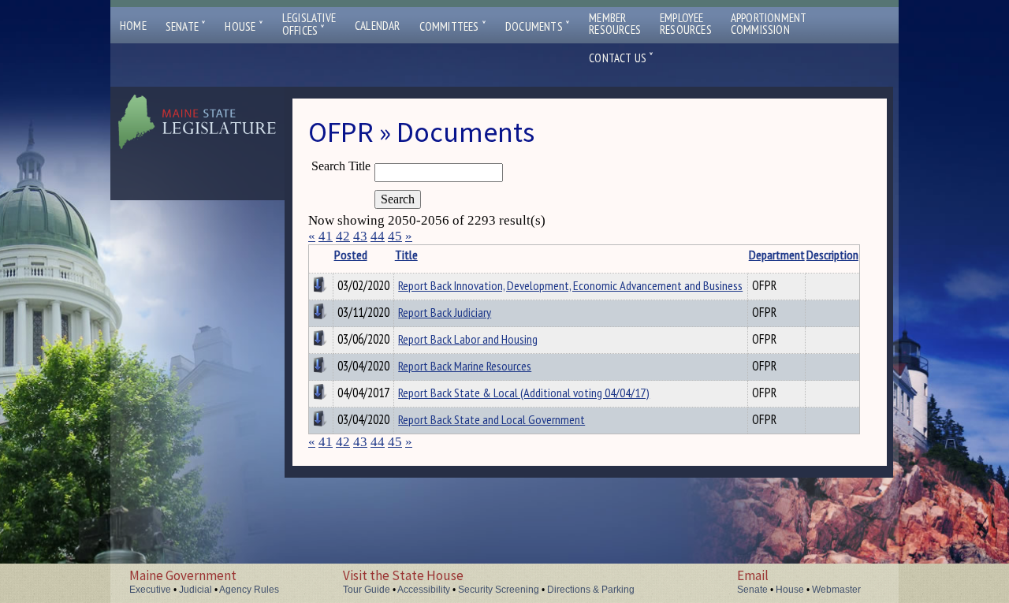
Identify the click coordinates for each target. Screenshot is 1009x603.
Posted (350, 254)
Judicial (195, 589)
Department (777, 254)
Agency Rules (249, 589)
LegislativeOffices (309, 24)
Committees (452, 26)
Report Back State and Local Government (491, 419)
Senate (186, 26)
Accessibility (423, 589)
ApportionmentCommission (769, 23)
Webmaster (836, 589)
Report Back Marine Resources (464, 365)
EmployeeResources (686, 23)
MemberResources (615, 23)
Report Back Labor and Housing (468, 339)
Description (832, 254)
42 (343, 236)
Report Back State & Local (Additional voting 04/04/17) (524, 392)
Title (406, 254)
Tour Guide (366, 589)
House (243, 26)
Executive (150, 589)
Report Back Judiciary (444, 312)
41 (325, 236)
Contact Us (621, 58)
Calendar (377, 26)
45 (395, 236)
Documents (537, 26)
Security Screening (498, 589)
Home (133, 26)
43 (360, 236)
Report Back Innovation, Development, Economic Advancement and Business (570, 285)
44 (377, 236)
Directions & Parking (591, 589)
